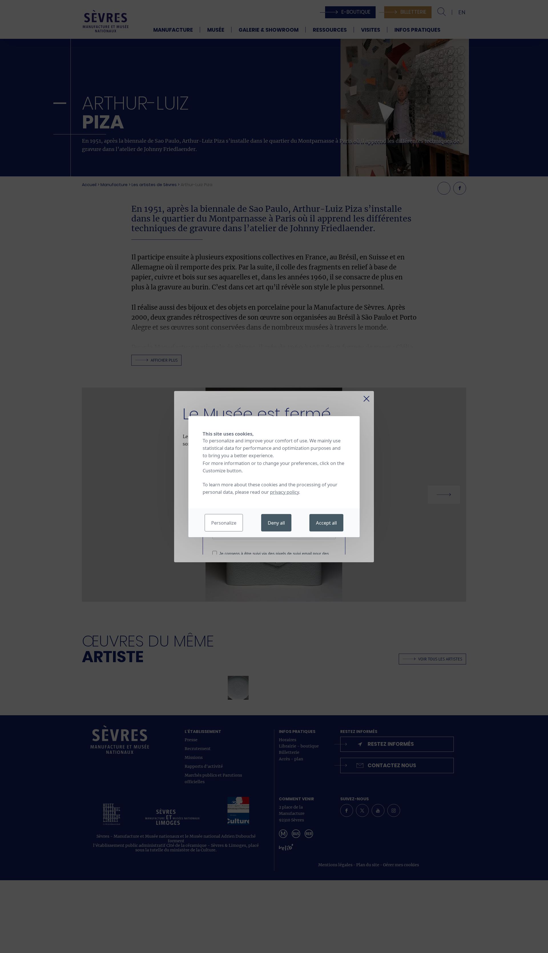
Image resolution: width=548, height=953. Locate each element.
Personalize (223, 522)
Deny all (276, 522)
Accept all (326, 522)
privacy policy (284, 492)
